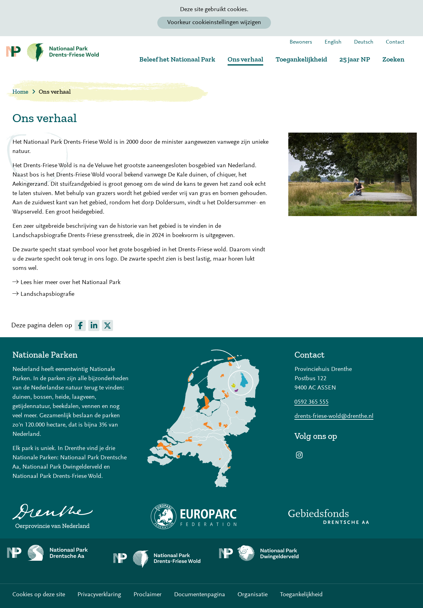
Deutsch (363, 42)
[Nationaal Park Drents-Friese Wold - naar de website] (159, 561)
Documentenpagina (199, 595)
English (333, 42)
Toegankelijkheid (301, 59)
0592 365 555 (311, 402)
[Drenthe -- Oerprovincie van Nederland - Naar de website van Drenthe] (70, 517)
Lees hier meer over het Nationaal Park (70, 282)
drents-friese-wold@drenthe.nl (333, 416)
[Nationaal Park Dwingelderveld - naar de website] (264, 553)
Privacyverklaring (99, 595)
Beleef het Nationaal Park (177, 59)
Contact (395, 42)
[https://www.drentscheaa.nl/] (53, 553)
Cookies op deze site (38, 595)
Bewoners (301, 42)
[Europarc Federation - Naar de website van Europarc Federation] (211, 517)
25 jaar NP (354, 59)
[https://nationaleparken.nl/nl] (211, 418)
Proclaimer (147, 595)
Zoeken (393, 59)
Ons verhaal (245, 59)
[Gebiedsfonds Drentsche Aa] (352, 516)
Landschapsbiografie (47, 294)
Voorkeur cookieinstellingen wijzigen (214, 22)
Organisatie (253, 595)
